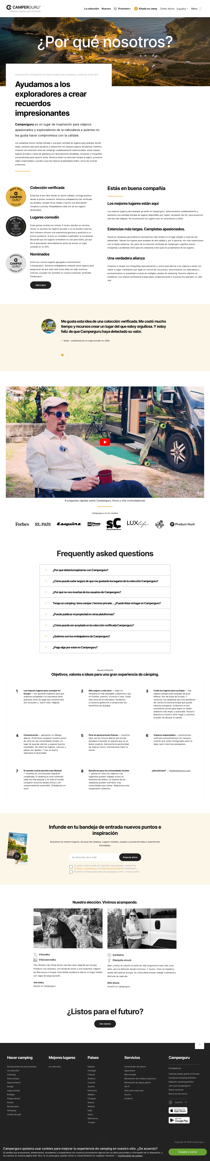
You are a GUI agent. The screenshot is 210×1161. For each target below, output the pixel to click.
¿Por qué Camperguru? (180, 1085)
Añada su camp (148, 8)
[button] (62, 355)
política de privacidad (111, 868)
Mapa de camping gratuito (181, 1081)
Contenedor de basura (135, 1066)
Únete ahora (167, 8)
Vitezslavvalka (47, 959)
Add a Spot (41, 285)
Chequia (92, 1098)
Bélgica (91, 1094)
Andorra (91, 1078)
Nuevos (106, 8)
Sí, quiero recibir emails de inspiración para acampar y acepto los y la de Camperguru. (105, 866)
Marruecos (93, 1118)
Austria (91, 1086)
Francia (91, 1074)
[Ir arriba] (199, 1044)
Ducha (127, 1094)
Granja (10, 1086)
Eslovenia (92, 1090)
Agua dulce (129, 1070)
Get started (105, 1024)
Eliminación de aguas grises (137, 1082)
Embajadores (175, 1068)
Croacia (91, 1082)
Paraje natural (13, 1098)
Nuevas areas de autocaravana (21, 1066)
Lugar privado (13, 1090)
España (91, 1066)
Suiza (90, 1114)
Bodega (10, 1094)
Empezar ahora (130, 857)
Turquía (91, 1122)
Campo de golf (14, 1114)
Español (181, 8)
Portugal (92, 1070)
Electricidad (130, 1074)
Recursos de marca (178, 1093)
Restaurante (13, 1106)
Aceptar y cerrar (187, 1151)
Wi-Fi (126, 1086)
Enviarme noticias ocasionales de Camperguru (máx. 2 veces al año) (106, 871)
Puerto (10, 1102)
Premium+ (124, 8)
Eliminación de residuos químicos (140, 1078)
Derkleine (118, 954)
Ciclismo (128, 1098)
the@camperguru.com (179, 770)
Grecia (91, 1102)
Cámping (11, 1074)
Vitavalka (44, 954)
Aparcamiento (14, 1082)
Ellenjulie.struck (122, 960)
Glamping (11, 1110)
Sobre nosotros (176, 1089)
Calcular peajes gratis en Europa (184, 1074)
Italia (90, 1110)
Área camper (13, 1078)
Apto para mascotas (133, 1090)
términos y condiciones (85, 868)
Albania (91, 1106)
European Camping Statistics (182, 1078)
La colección (91, 8)
